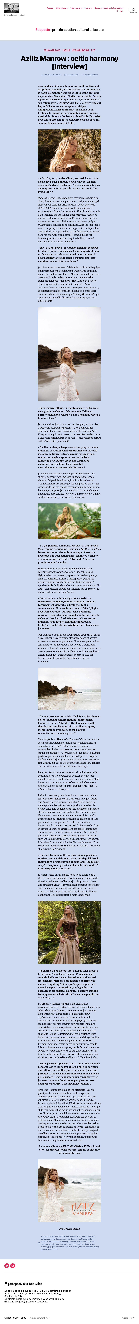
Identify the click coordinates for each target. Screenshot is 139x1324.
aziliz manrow (55, 1236)
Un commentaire (91, 75)
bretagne (65, 1236)
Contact (119, 11)
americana (45, 1236)
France (66, 50)
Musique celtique (80, 50)
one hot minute (83, 1244)
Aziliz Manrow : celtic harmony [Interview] (69, 62)
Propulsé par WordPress (39, 1318)
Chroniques (61, 8)
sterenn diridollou (86, 1247)
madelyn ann (54, 1244)
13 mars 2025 (72, 75)
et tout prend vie (86, 1239)
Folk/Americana (52, 50)
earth (63, 1239)
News (87, 8)
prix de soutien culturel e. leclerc (65, 1247)
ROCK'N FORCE (19, 1318)
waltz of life (53, 1249)
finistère (44, 1241)
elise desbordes (72, 1239)
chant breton (75, 1236)
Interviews (75, 8)
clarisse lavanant (88, 1236)
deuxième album (53, 1239)
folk (50, 1241)
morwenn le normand (68, 1244)
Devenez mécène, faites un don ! (109, 8)
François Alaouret (54, 75)
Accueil (50, 8)
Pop (93, 50)
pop (49, 1247)
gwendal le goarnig (60, 1241)
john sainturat (82, 1241)
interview (72, 1241)
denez (43, 1239)
